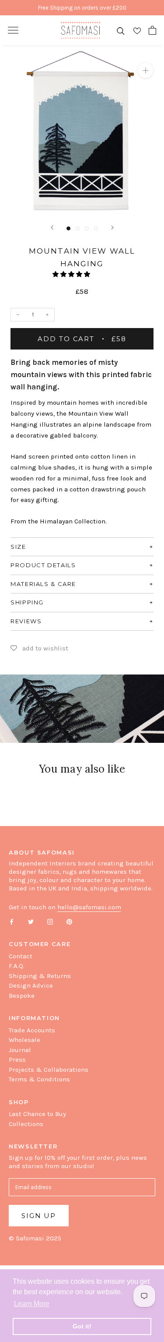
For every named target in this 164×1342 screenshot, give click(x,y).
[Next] (112, 228)
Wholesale (24, 1040)
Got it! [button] (82, 1326)
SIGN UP (38, 1215)
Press (17, 1059)
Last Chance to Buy (37, 1114)
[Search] (121, 30)
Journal (20, 1050)
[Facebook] (11, 921)
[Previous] (52, 228)
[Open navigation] (13, 30)
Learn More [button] (31, 1303)
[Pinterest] (69, 921)
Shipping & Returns (40, 976)
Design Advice (31, 985)
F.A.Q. (16, 966)
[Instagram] (50, 921)
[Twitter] (31, 921)
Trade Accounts (32, 1030)
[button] (71, 274)
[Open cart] (152, 30)
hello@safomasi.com (89, 907)
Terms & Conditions (39, 1079)
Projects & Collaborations (48, 1070)
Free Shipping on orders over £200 (82, 7)
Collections (26, 1124)
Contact (20, 956)
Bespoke (22, 995)
